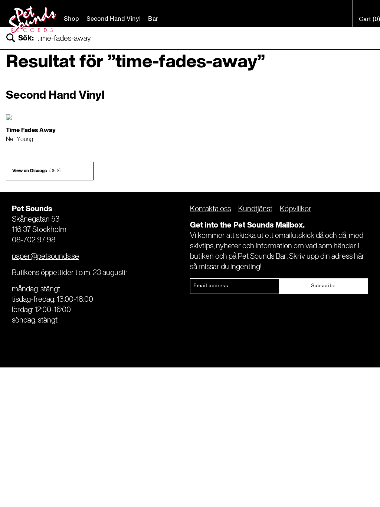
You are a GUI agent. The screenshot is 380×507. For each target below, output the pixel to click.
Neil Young (19, 140)
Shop (71, 19)
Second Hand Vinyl (113, 19)
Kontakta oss (210, 209)
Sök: (26, 38)
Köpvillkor (295, 209)
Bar (153, 19)
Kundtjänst (255, 209)
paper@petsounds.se (45, 257)
